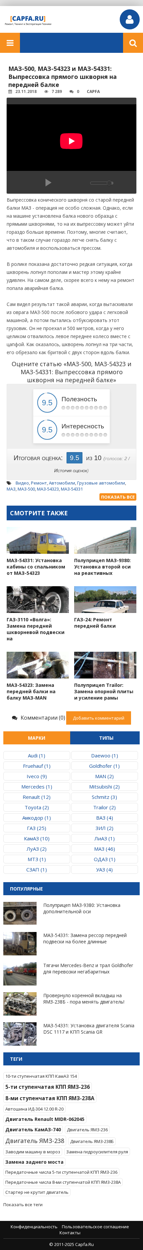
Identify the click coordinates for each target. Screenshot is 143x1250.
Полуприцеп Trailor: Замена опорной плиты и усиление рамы (103, 691)
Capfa (93, 91)
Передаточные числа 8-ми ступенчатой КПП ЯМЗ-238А (63, 1182)
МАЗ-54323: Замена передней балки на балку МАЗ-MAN (31, 691)
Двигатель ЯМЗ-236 (87, 1130)
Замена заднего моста (34, 1162)
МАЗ (11, 489)
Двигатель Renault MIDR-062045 (44, 1119)
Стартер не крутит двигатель (37, 1192)
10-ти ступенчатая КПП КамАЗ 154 (41, 1076)
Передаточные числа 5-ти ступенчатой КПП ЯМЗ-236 (61, 1172)
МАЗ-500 (26, 489)
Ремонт (39, 483)
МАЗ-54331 (72, 489)
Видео (22, 483)
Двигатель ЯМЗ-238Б (92, 1141)
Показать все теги (23, 1205)
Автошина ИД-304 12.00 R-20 (34, 1109)
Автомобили (62, 483)
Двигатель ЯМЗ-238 (34, 1141)
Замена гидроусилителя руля (97, 1152)
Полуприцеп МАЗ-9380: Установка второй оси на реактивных (102, 566)
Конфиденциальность (34, 1227)
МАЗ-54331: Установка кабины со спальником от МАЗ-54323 (36, 566)
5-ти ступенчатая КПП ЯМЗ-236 (47, 1086)
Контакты (70, 1233)
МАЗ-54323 (48, 489)
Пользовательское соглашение (95, 1227)
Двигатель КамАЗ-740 (33, 1129)
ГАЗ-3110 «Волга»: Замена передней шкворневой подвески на (36, 629)
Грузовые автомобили (101, 483)
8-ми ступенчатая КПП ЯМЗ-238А (49, 1098)
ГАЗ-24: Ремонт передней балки (95, 622)
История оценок (70, 470)
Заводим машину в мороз (32, 1152)
